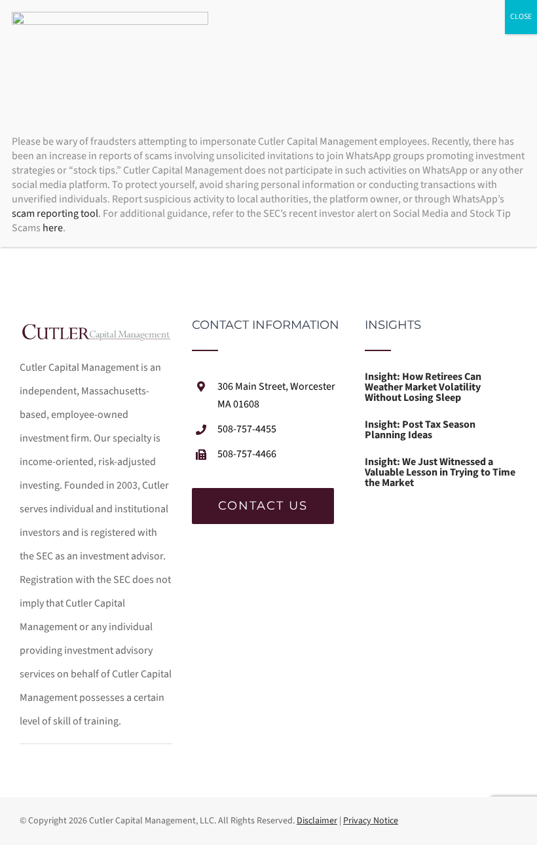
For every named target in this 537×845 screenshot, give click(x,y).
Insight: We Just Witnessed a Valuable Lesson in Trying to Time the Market (440, 472)
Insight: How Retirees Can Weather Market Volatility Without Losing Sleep (423, 387)
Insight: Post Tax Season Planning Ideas (420, 429)
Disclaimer (317, 820)
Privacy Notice (370, 820)
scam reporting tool (55, 213)
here (53, 228)
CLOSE (521, 16)
